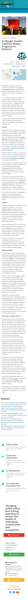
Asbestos (23, 61)
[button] (14, 73)
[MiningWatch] (7, 4)
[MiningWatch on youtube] (17, 592)
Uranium (24, 66)
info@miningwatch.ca (13, 573)
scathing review (6, 209)
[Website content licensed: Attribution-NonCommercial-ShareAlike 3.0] (14, 586)
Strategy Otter (17, 589)
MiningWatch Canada (11, 563)
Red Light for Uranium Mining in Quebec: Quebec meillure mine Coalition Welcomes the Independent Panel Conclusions (14, 408)
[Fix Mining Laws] (21, 58)
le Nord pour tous (7, 298)
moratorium (22, 180)
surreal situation (16, 247)
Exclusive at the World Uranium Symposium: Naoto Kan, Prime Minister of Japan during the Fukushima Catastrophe (12, 420)
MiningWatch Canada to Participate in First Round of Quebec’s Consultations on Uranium (13, 427)
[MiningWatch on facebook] (14, 592)
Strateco (12, 61)
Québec (17, 61)
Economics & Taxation (8, 64)
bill (15, 331)
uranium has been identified (17, 158)
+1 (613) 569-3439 (12, 575)
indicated (21, 192)
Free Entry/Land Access (20, 64)
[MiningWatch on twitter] (10, 592)
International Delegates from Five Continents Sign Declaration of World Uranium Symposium (14, 415)
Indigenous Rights (16, 66)
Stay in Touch (10, 543)
